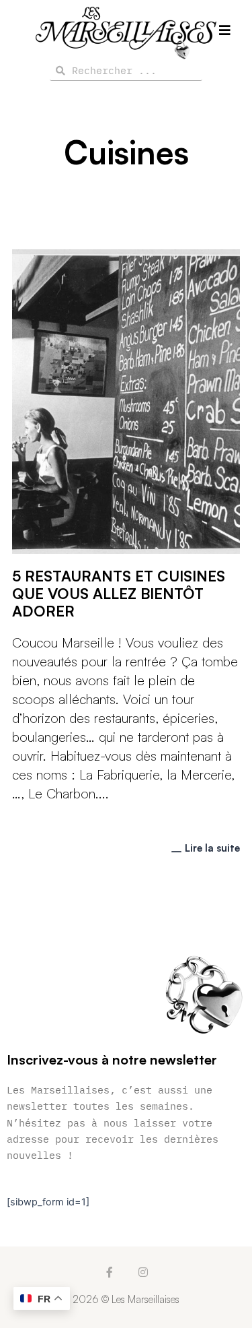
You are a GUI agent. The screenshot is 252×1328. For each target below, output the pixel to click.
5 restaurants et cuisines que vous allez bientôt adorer (118, 593)
